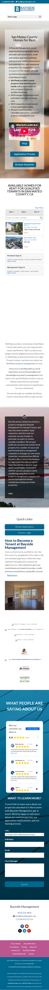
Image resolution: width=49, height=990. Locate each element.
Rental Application (24, 526)
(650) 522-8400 (9, 2)
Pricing (24, 947)
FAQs (24, 143)
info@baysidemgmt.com (25, 916)
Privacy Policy (30, 963)
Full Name (10, 839)
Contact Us (15, 950)
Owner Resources (19, 954)
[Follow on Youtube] (27, 926)
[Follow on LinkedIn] (24, 931)
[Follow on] (29, 931)
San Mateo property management (20, 363)
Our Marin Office (29, 950)
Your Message (11, 861)
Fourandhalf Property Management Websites (20, 967)
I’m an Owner (16, 944)
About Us (33, 947)
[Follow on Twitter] (20, 931)
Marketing (38, 967)
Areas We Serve (30, 944)
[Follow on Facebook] (22, 926)
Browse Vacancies (24, 164)
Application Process (24, 154)
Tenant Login (24, 532)
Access (31, 954)
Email (8, 850)
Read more (14, 753)
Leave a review (32, 729)
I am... (8, 830)
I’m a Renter (14, 947)
